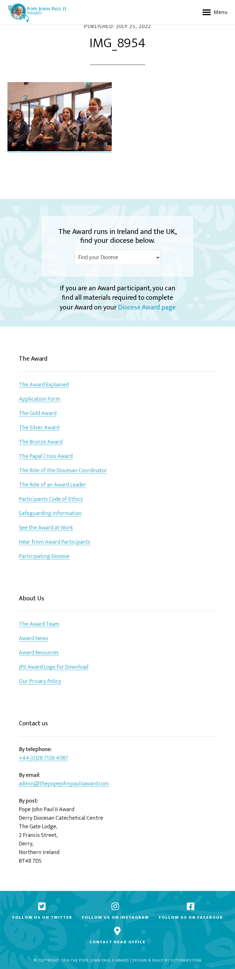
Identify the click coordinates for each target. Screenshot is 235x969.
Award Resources (39, 653)
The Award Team (39, 624)
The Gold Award (37, 413)
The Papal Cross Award (46, 456)
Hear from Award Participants (54, 542)
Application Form (39, 399)
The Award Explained (44, 385)
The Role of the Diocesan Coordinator (63, 471)
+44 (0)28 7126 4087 (43, 758)
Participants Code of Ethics (51, 499)
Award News (33, 639)
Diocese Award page (147, 307)
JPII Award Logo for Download (53, 667)
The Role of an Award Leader (52, 485)
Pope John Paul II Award (36, 12)
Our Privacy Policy (40, 681)
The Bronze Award (40, 442)
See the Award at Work (46, 528)
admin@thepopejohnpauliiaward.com (64, 784)
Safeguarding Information (50, 514)
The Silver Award (39, 428)
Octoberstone (186, 960)
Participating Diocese (44, 556)
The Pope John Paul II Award (100, 960)
